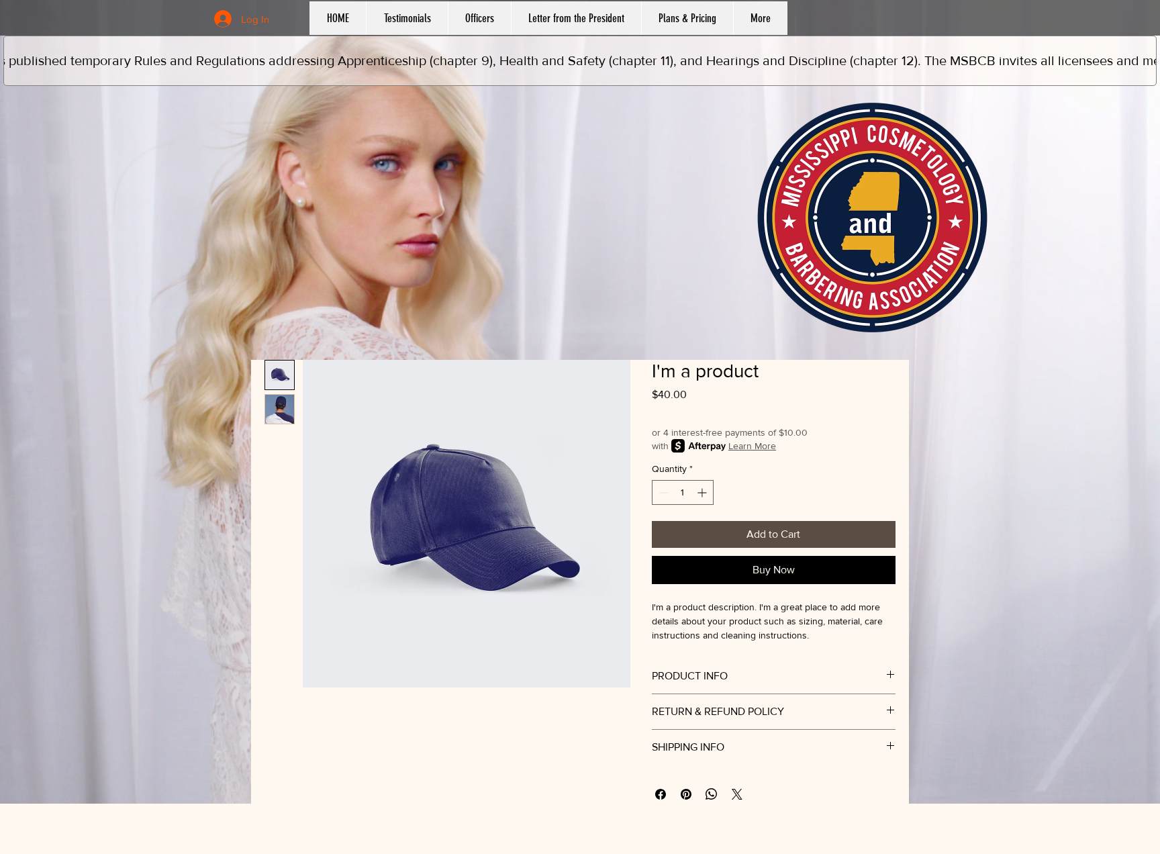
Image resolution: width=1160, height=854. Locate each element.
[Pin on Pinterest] (686, 794)
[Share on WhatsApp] (712, 794)
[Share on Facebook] (660, 794)
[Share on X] (737, 794)
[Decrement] (662, 492)
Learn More (752, 445)
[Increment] (703, 492)
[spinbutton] (683, 492)
